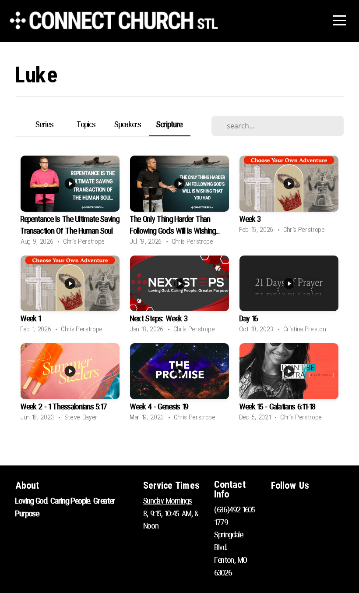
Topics (86, 125)
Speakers (128, 125)
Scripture (170, 125)
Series (44, 125)
